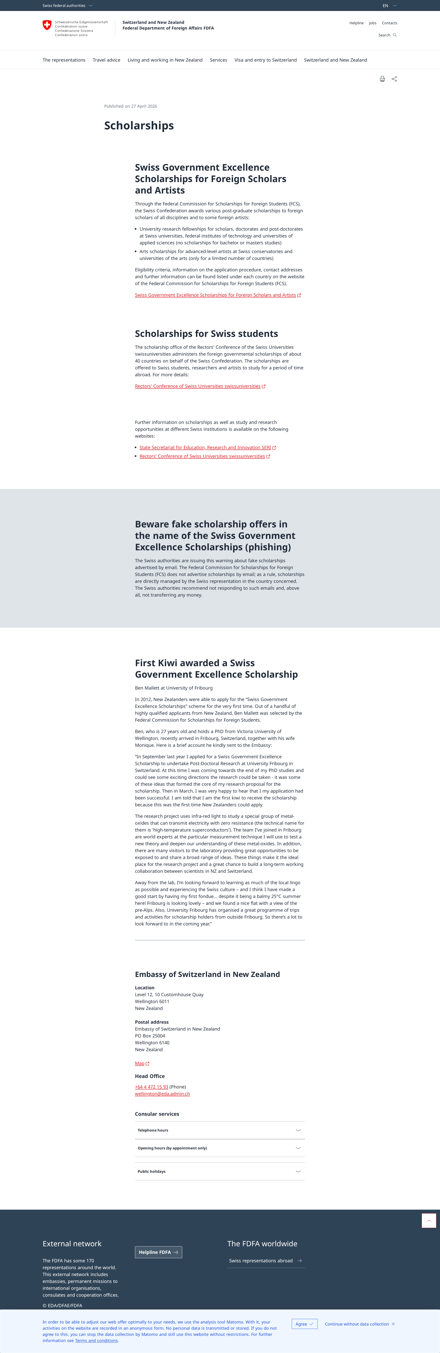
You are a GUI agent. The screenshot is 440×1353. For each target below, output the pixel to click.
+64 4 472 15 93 (151, 1087)
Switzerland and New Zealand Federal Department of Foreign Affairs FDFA (168, 25)
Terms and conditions (96, 1340)
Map (139, 1063)
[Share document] (394, 79)
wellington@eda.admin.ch (162, 1094)
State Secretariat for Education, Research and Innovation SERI (205, 447)
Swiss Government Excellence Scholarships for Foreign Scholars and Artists (215, 295)
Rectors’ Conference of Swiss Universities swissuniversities (198, 386)
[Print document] (382, 79)
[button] (64, 60)
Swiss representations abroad (261, 1261)
